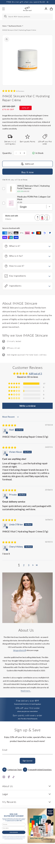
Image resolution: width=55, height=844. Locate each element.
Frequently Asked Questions (40, 769)
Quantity (6, 153)
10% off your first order (27, 708)
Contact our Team (14, 769)
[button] (51, 9)
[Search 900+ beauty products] (5, 16)
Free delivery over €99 (27, 700)
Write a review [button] (27, 405)
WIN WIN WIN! (14, 832)
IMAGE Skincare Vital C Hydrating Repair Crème (19, 30)
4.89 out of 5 (35, 373)
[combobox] (27, 16)
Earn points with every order (27, 715)
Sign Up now (27, 761)
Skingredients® (19, 650)
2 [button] (23, 565)
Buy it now (27, 172)
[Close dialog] (52, 811)
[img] (9, 425)
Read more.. (26, 691)
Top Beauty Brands (15, 26)
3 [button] (28, 565)
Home (4, 26)
